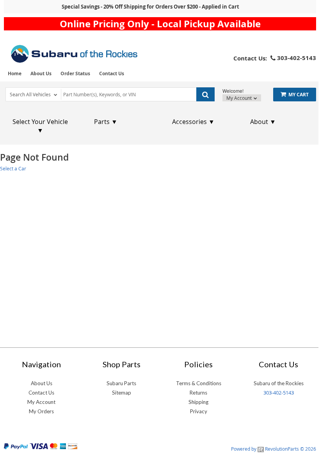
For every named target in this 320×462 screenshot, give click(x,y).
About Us (41, 73)
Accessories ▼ (193, 121)
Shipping (198, 402)
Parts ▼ (105, 121)
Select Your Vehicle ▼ (40, 126)
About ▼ (263, 121)
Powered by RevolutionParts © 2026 (273, 449)
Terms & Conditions (198, 383)
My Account (239, 98)
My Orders (41, 411)
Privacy (198, 411)
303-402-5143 (278, 392)
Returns (198, 392)
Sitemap (121, 392)
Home (14, 73)
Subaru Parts (121, 383)
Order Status (75, 73)
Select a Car (13, 168)
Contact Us (111, 73)
